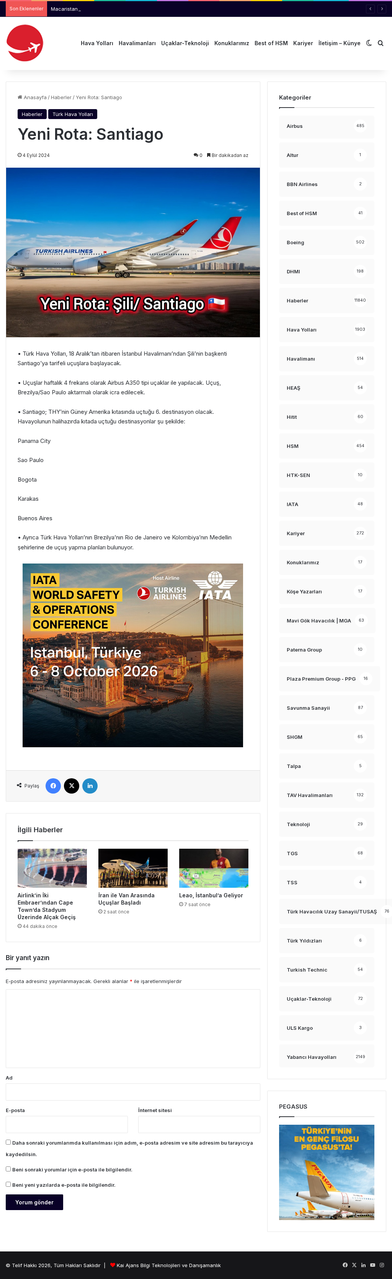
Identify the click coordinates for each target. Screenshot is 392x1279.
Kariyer (303, 43)
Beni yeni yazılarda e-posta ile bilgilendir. (64, 1185)
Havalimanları (137, 43)
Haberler (61, 97)
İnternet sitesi (155, 1110)
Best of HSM (271, 43)
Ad (9, 1078)
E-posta (15, 1110)
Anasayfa (34, 97)
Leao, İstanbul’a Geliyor (211, 895)
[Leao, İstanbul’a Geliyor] (213, 868)
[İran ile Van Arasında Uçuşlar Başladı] (133, 868)
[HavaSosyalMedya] (25, 43)
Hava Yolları (97, 43)
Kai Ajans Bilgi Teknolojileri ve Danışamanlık (169, 1265)
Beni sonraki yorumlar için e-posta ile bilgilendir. (72, 1169)
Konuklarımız (231, 43)
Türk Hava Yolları (72, 114)
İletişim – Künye (339, 43)
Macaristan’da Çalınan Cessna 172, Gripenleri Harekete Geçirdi (126, 9)
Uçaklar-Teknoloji (185, 43)
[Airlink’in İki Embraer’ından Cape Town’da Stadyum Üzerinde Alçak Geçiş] (52, 868)
